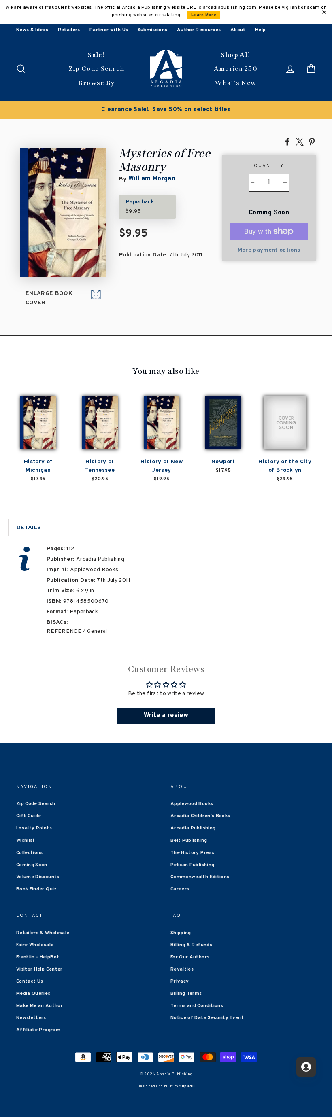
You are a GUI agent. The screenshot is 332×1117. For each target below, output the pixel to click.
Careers (179, 889)
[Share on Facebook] (287, 141)
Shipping (180, 933)
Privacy (179, 981)
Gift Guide (28, 816)
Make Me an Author (39, 1006)
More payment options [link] (269, 250)
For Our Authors (189, 957)
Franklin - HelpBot (37, 957)
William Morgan (151, 179)
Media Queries (33, 993)
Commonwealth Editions (199, 877)
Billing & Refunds (191, 945)
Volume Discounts (38, 877)
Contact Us (29, 981)
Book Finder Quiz (36, 889)
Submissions (153, 30)
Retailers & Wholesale (42, 933)
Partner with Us (108, 30)
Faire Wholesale (34, 945)
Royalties (182, 969)
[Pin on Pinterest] (312, 141)
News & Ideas (32, 30)
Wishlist (25, 840)
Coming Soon (31, 865)
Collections (29, 853)
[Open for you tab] (306, 1067)
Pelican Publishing (192, 865)
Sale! (96, 55)
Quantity (269, 166)
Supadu (187, 1086)
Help (260, 30)
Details (28, 527)
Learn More (203, 15)
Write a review (166, 716)
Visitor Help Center (39, 969)
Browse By (96, 83)
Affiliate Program (38, 1030)
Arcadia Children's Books (200, 816)
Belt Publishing (188, 840)
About (238, 30)
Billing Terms (186, 993)
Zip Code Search (96, 68)
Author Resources (199, 30)
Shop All (235, 55)
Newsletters (31, 1018)
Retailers (69, 30)
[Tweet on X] (300, 141)
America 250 (236, 68)
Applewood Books (191, 804)
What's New (235, 83)
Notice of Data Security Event (207, 1018)
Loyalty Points (34, 828)
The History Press (192, 853)
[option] (166, 110)
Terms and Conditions (196, 1006)
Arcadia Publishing (192, 828)
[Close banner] (324, 12)
